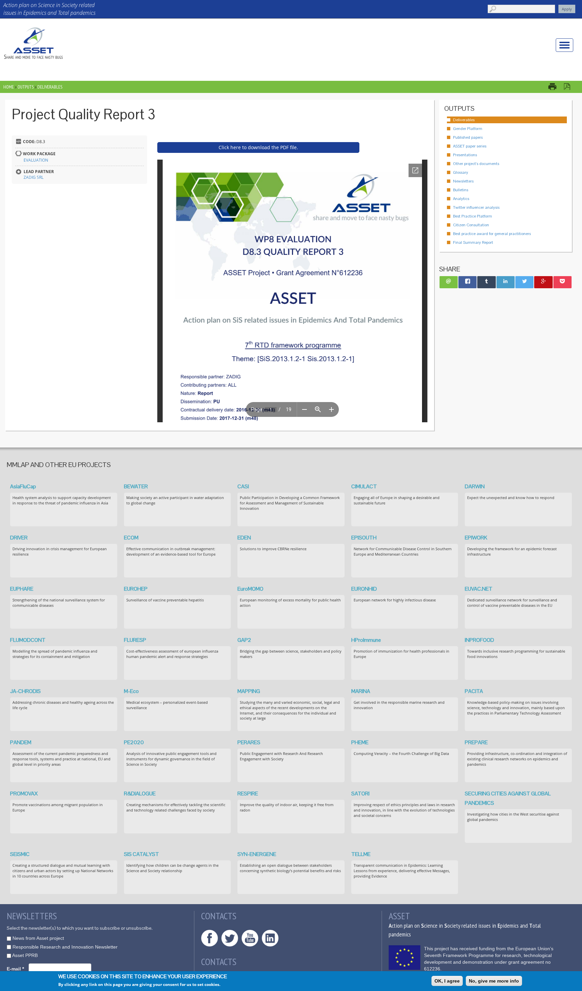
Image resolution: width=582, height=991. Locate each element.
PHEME (359, 742)
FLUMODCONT (27, 639)
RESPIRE (247, 793)
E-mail (15, 968)
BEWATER (136, 486)
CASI (243, 486)
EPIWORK (476, 537)
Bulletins (460, 190)
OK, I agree (447, 981)
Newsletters (463, 181)
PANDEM (20, 742)
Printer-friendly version (555, 86)
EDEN (244, 537)
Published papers (468, 137)
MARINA (360, 691)
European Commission (404, 957)
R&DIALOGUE (140, 793)
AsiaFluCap (23, 486)
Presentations (465, 155)
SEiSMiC (20, 854)
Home (8, 87)
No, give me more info (494, 981)
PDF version (570, 86)
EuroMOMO (250, 588)
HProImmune (366, 639)
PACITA (474, 691)
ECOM (131, 537)
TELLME (360, 854)
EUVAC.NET (478, 588)
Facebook (209, 938)
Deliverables (49, 87)
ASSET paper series (469, 146)
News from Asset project (38, 938)
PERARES (248, 742)
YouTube (249, 938)
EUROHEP (136, 588)
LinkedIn (270, 938)
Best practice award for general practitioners (492, 233)
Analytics (461, 198)
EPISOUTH (364, 537)
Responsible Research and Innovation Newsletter (65, 947)
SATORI (360, 793)
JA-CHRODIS (25, 691)
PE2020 (134, 742)
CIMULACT (364, 486)
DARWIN (475, 486)
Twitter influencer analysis (476, 207)
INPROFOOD (479, 639)
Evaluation (36, 160)
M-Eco (131, 691)
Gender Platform (467, 128)
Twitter (229, 938)
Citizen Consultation (471, 225)
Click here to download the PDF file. (258, 147)
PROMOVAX (24, 793)
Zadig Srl (33, 177)
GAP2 (244, 639)
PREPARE (476, 742)
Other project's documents (476, 163)
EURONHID (364, 588)
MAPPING (248, 691)
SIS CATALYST (141, 854)
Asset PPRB (25, 955)
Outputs (26, 87)
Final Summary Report (473, 242)
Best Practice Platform (472, 216)
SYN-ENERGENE (256, 854)
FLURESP (135, 639)
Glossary (460, 172)
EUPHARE (21, 588)
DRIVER (19, 537)
